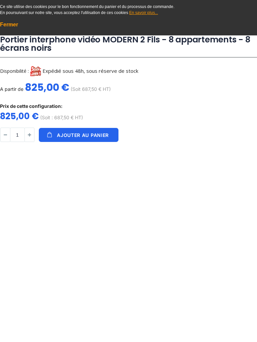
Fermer (9, 24)
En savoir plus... (143, 12)
